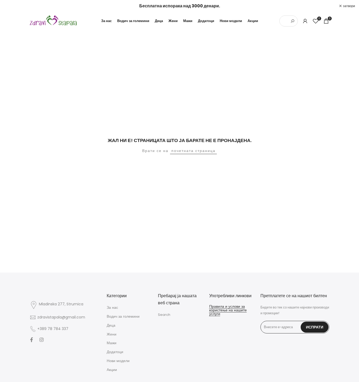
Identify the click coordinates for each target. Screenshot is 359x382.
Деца (111, 325)
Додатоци (115, 351)
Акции (112, 369)
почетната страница (193, 150)
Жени (111, 334)
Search (164, 314)
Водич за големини (123, 316)
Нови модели (118, 360)
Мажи (111, 343)
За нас (112, 307)
